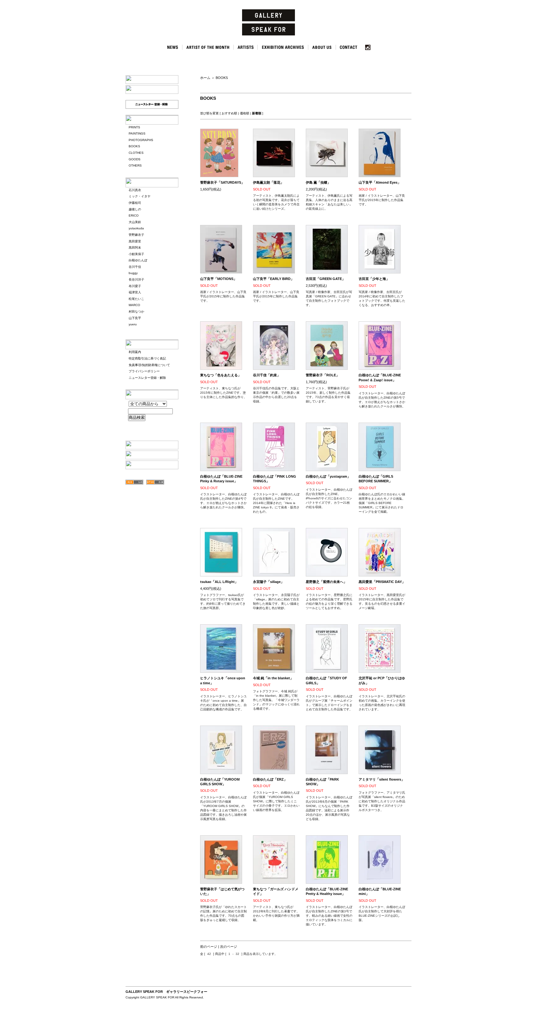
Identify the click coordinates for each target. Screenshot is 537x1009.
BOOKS (134, 146)
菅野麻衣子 (136, 234)
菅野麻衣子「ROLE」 (322, 375)
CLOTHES (136, 152)
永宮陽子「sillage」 (268, 582)
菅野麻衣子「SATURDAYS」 (222, 182)
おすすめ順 (229, 113)
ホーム (205, 78)
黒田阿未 (135, 247)
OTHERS (135, 165)
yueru (133, 324)
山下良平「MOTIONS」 (218, 279)
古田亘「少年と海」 (374, 279)
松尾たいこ (136, 298)
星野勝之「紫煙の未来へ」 (326, 582)
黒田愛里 (135, 241)
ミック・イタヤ (139, 196)
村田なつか (136, 311)
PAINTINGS (137, 133)
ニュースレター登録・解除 (147, 377)
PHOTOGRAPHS (141, 140)
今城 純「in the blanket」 (273, 678)
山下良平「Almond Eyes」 (380, 182)
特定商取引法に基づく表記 (147, 358)
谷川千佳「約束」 (266, 375)
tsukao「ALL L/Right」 (219, 582)
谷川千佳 (135, 266)
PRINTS (134, 127)
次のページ (228, 946)
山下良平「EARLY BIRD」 (273, 279)
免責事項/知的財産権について (149, 365)
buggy (133, 273)
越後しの (135, 209)
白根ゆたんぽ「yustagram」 (328, 476)
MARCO (134, 305)
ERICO (134, 215)
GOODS (134, 159)
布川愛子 (135, 286)
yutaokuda (136, 228)
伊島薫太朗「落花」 (268, 182)
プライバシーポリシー (144, 371)
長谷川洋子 (136, 279)
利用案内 (135, 352)
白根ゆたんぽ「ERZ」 (270, 779)
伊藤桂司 (135, 202)
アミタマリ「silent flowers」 (382, 779)
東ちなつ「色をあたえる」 (220, 375)
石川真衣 (135, 190)
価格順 (244, 113)
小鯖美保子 (136, 254)
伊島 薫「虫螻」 (318, 182)
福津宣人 (135, 292)
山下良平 (135, 318)
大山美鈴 (135, 222)
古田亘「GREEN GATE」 (325, 279)
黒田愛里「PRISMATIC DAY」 (382, 582)
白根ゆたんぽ (138, 260)
